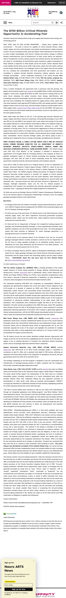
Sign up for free (18, 589)
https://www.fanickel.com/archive (18, 260)
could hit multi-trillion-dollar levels (28, 108)
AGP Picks (5, 3)
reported (45, 369)
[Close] (33, 561)
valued (29, 91)
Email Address (10, 581)
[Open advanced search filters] (57, 23)
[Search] (52, 23)
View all (62, 2)
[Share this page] (61, 22)
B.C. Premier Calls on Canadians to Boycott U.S (23, 3)
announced (23, 272)
